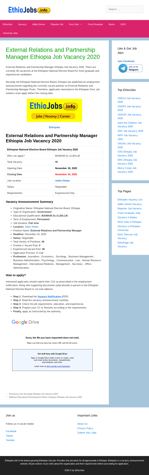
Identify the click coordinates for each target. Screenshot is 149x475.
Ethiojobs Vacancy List (130, 199)
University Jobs (10, 33)
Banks (112, 24)
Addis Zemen (38, 24)
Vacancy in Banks (127, 217)
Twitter (9, 435)
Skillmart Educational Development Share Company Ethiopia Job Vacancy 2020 (45, 397)
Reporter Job (57, 24)
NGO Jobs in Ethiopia (130, 222)
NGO (123, 24)
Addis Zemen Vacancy (130, 204)
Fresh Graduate (95, 24)
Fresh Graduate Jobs (129, 213)
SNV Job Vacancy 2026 (130, 131)
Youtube (10, 440)
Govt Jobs (74, 24)
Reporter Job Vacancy (130, 208)
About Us (82, 423)
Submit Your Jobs (86, 432)
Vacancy (22, 24)
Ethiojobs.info (11, 460)
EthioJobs (7, 24)
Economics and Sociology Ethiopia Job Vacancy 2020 (33, 394)
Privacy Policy (85, 428)
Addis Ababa (62, 180)
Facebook (11, 431)
